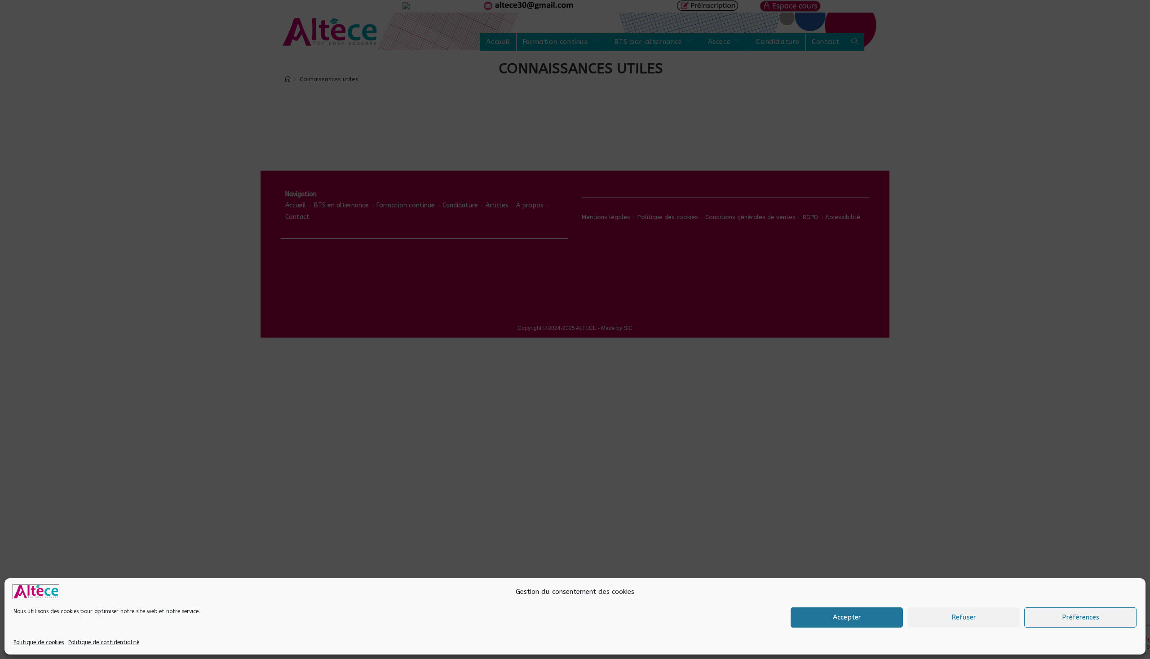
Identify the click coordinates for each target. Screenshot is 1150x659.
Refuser (963, 617)
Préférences (1080, 617)
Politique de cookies (38, 642)
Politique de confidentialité (103, 642)
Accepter (847, 617)
